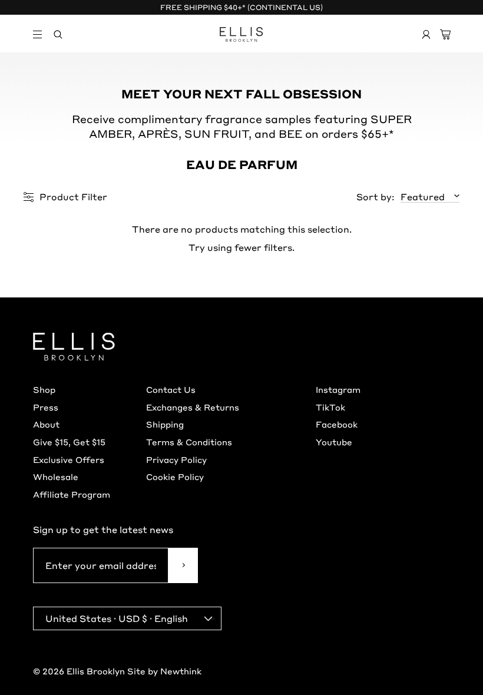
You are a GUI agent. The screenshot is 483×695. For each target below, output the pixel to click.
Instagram (338, 389)
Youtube (334, 441)
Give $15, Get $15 (69, 441)
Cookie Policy (175, 476)
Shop (44, 389)
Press (45, 407)
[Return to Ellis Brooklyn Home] (242, 34)
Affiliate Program (71, 494)
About (46, 424)
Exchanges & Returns (192, 407)
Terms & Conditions (189, 441)
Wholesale (55, 476)
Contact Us (171, 389)
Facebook (337, 424)
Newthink (180, 671)
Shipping (165, 424)
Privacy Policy (176, 459)
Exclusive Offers (68, 459)
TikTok (330, 407)
